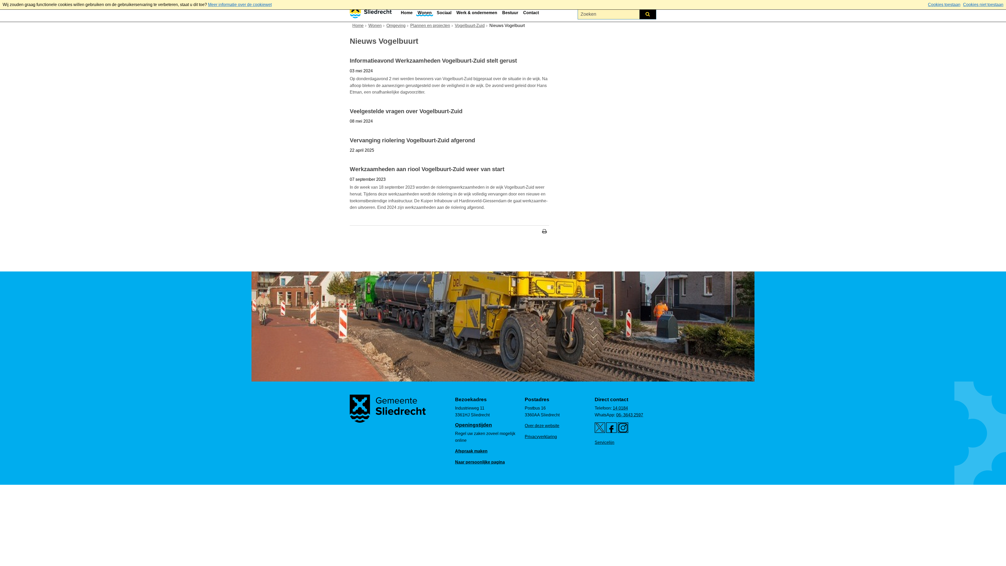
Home (407, 12)
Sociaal (444, 12)
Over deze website (542, 425)
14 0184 (620, 408)
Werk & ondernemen (476, 12)
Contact (531, 12)
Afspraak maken (471, 451)
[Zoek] (647, 14)
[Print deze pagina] (544, 232)
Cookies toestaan (944, 4)
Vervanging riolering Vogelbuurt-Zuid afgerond (412, 140)
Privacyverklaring (541, 436)
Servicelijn (604, 442)
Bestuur (510, 12)
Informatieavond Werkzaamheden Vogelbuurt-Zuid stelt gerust (433, 60)
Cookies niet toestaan (983, 4)
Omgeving (396, 25)
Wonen (425, 12)
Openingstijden (473, 425)
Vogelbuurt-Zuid (470, 25)
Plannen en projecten (430, 25)
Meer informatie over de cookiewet (240, 4)
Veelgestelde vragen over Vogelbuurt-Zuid (406, 111)
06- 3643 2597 (629, 415)
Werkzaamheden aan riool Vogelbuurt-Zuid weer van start (427, 169)
